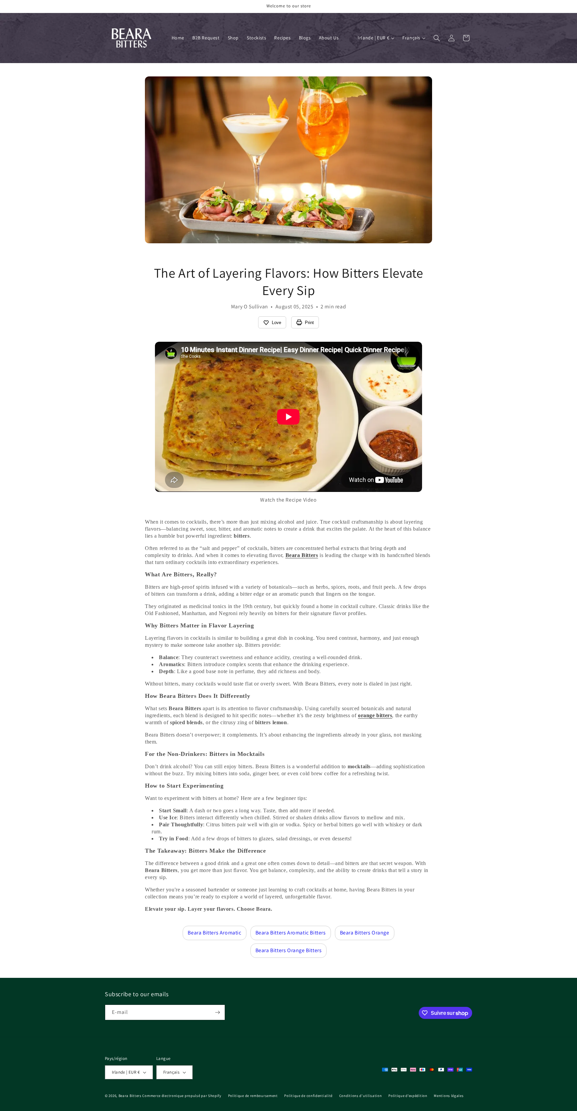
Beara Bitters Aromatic (214, 932)
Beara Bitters (130, 1095)
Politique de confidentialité (308, 1095)
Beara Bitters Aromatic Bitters (290, 932)
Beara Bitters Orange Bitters (288, 950)
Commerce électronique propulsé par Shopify (181, 1095)
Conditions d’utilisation (360, 1095)
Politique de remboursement (253, 1095)
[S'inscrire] (217, 1012)
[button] (436, 38)
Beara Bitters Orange (364, 932)
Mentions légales (448, 1095)
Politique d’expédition (407, 1095)
